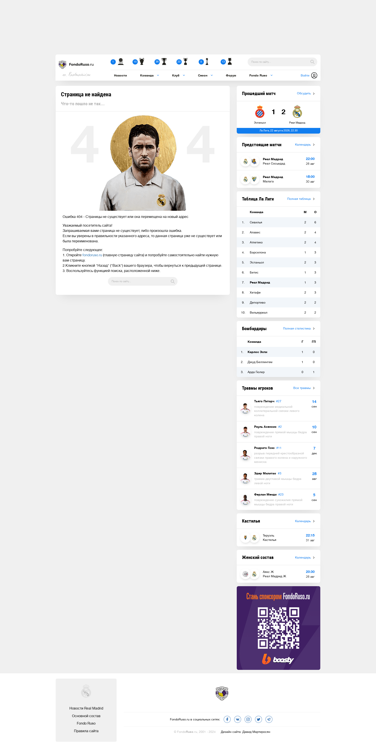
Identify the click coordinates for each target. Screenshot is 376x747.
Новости (120, 75)
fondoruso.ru (92, 255)
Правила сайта (86, 731)
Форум (231, 75)
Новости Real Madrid (86, 708)
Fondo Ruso (86, 723)
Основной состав (86, 716)
